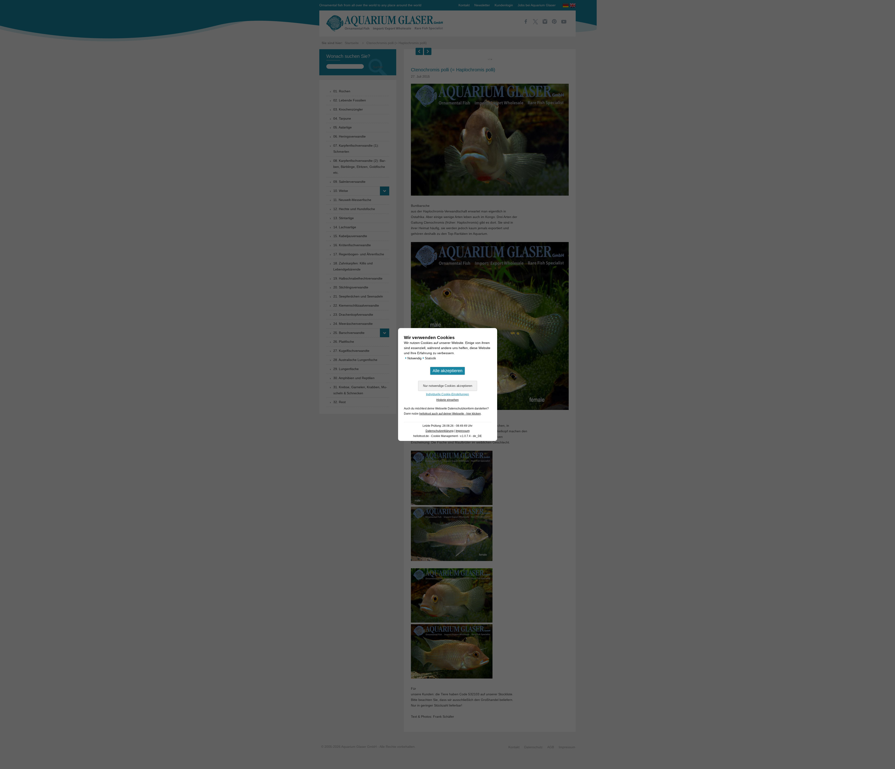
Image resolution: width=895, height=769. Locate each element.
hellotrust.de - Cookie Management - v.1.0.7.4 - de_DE (447, 436)
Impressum (463, 431)
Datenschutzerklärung (440, 431)
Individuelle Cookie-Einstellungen (447, 394)
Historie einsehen (447, 400)
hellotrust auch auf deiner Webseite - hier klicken (450, 413)
